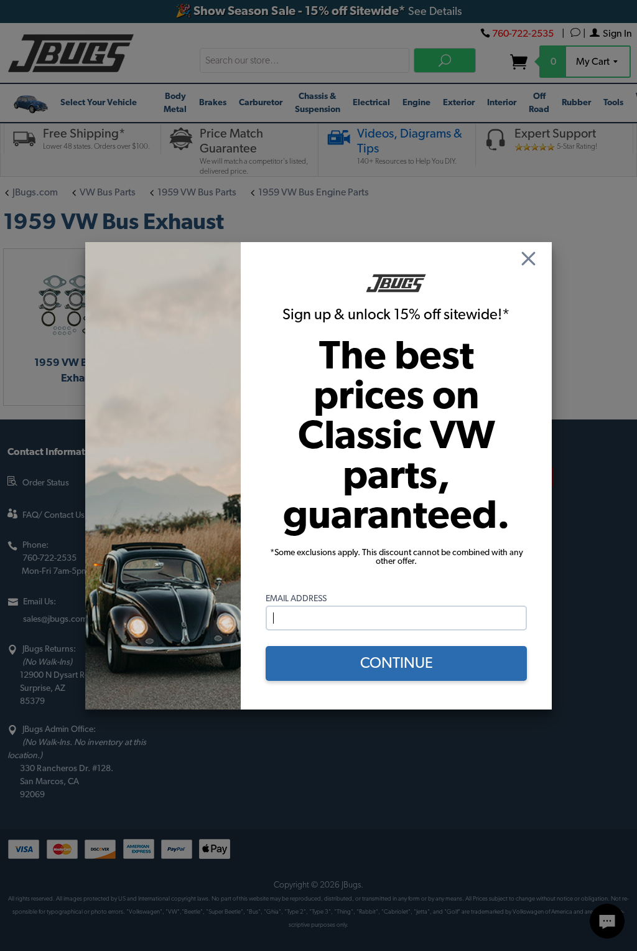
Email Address (296, 598)
